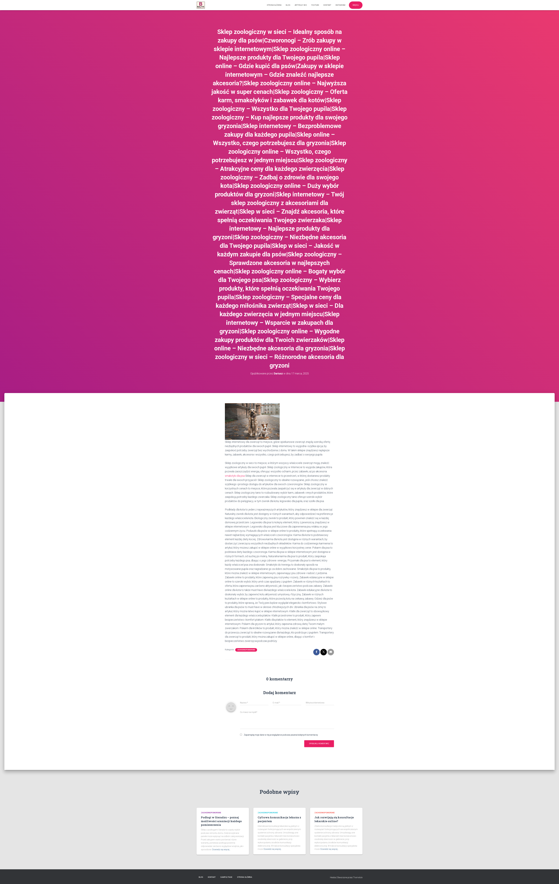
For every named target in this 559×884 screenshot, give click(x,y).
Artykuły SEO (301, 5)
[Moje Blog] (200, 5)
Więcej (356, 5)
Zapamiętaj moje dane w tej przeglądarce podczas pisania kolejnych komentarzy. (281, 735)
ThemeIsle (357, 877)
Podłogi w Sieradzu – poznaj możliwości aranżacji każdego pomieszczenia (221, 821)
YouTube (315, 5)
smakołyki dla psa (235, 475)
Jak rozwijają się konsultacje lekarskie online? (334, 819)
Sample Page (226, 877)
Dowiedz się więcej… (221, 849)
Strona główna (274, 5)
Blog (288, 5)
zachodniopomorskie (246, 650)
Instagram (340, 5)
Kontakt (327, 5)
